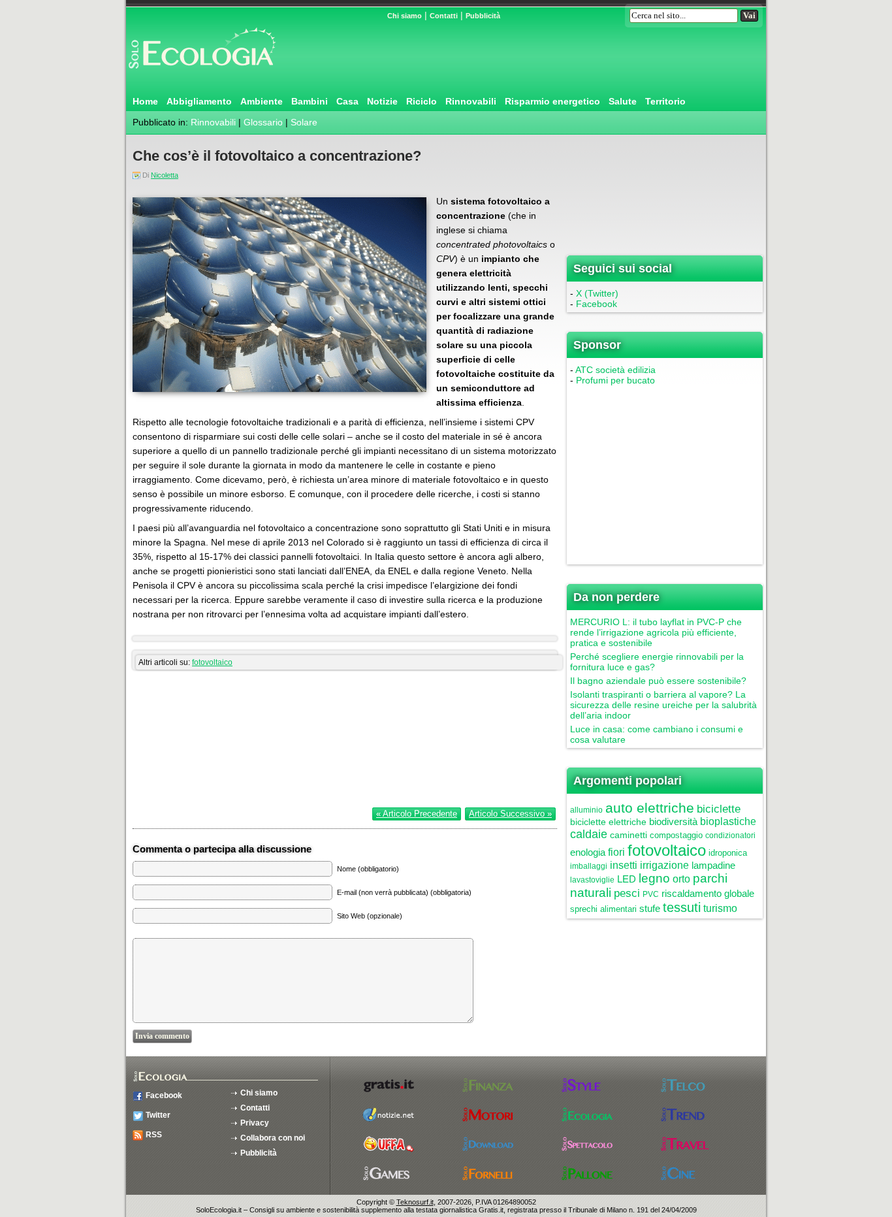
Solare (304, 122)
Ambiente (261, 101)
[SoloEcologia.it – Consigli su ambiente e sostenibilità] (201, 74)
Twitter (158, 1115)
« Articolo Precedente (416, 814)
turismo (720, 908)
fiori (616, 852)
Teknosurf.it (415, 1202)
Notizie (382, 101)
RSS (154, 1134)
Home (145, 101)
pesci (627, 893)
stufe (649, 908)
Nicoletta (164, 175)
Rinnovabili (470, 101)
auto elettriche (649, 807)
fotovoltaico (212, 662)
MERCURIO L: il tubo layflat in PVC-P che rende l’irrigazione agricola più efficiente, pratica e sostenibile (656, 632)
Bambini (309, 101)
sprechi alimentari (603, 909)
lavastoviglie (592, 879)
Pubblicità (483, 16)
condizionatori (730, 835)
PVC (651, 894)
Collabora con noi (272, 1138)
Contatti (444, 16)
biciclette (719, 809)
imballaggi (588, 866)
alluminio (586, 810)
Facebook (596, 304)
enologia (587, 852)
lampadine (713, 865)
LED (626, 878)
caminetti (628, 835)
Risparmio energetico (552, 101)
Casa (347, 101)
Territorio (665, 101)
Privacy (254, 1123)
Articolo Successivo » (510, 814)
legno (654, 878)
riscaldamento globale (707, 893)
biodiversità (673, 821)
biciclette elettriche (608, 822)
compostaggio (676, 835)
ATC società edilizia (615, 370)
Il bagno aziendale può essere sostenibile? (658, 680)
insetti (623, 865)
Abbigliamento (199, 101)
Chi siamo (404, 16)
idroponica (728, 853)
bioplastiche (728, 821)
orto (681, 878)
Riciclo (421, 101)
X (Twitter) (597, 293)
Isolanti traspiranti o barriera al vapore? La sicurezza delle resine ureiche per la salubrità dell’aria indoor (663, 705)
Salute (623, 101)
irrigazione (664, 865)
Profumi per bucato (615, 380)
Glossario (263, 122)
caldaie (588, 834)
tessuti (682, 907)
